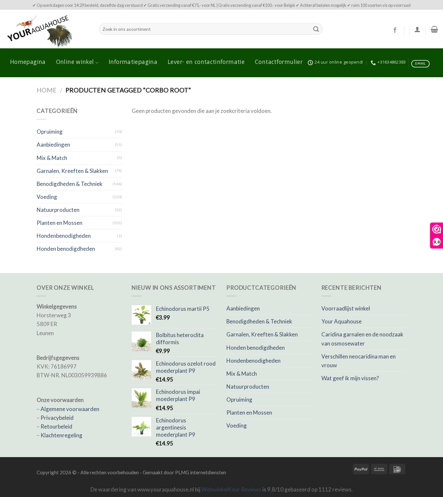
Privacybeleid (57, 417)
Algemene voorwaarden (70, 409)
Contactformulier (279, 62)
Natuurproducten (58, 209)
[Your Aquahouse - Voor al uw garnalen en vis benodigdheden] (47, 29)
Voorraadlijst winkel (345, 308)
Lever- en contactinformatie (206, 62)
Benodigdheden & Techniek (69, 183)
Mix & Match (52, 157)
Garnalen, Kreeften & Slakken (72, 170)
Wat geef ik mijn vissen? (350, 378)
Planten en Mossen (59, 222)
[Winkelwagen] (434, 29)
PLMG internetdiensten (200, 472)
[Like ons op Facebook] (395, 30)
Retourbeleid (56, 426)
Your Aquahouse (341, 321)
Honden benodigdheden (66, 248)
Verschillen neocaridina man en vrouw (358, 361)
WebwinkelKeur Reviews (231, 489)
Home (47, 90)
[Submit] (316, 29)
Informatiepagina (133, 62)
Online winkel (75, 62)
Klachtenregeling (61, 435)
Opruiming (50, 131)
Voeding (47, 196)
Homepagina (28, 62)
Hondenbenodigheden (64, 235)
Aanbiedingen (53, 144)
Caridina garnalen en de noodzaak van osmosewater (362, 338)
